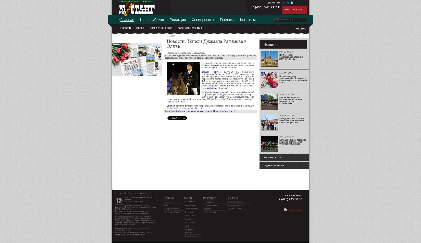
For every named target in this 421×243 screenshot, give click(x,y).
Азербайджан (178, 111)
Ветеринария (190, 229)
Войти (287, 9)
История (188, 233)
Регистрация (298, 9)
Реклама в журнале (235, 202)
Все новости (272, 157)
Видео (140, 28)
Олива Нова (212, 111)
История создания (211, 205)
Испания (224, 111)
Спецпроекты (203, 20)
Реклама (227, 20)
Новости (125, 28)
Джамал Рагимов (211, 72)
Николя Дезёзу (209, 88)
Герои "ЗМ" (189, 226)
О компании (208, 202)
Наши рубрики (152, 20)
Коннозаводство (191, 208)
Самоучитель (190, 215)
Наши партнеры (210, 212)
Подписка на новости (277, 165)
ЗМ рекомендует (191, 236)
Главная (127, 20)
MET (233, 111)
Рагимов (191, 111)
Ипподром (189, 212)
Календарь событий (190, 28)
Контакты (248, 20)
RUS (297, 28)
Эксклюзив (189, 222)
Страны (188, 219)
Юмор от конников (161, 28)
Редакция (178, 20)
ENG (303, 28)
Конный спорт (190, 205)
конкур (200, 111)
